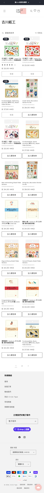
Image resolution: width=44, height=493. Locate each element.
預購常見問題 (9, 407)
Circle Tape (13, 485)
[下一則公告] (39, 2)
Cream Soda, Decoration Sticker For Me (30, 101)
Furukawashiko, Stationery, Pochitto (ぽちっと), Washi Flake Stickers (10, 102)
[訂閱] (35, 421)
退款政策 (22, 484)
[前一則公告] (4, 2)
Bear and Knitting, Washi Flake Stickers (11, 183)
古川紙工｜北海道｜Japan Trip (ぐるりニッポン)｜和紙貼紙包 (11, 59)
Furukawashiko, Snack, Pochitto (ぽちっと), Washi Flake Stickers (31, 143)
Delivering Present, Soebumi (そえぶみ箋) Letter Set (11, 222)
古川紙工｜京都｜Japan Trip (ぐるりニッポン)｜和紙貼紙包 (11, 142)
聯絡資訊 (26, 488)
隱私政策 (30, 484)
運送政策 (19, 488)
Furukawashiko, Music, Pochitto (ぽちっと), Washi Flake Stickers (31, 342)
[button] (4, 11)
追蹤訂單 (8, 386)
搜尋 (6, 381)
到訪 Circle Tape (11, 397)
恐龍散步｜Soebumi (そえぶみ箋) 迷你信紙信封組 (32, 301)
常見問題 (8, 402)
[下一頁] (28, 365)
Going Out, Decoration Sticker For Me (31, 183)
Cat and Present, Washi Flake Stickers (31, 262)
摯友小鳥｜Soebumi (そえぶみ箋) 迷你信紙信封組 (32, 222)
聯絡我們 (8, 392)
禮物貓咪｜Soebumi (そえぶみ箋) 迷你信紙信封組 (11, 342)
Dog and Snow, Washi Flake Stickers (10, 262)
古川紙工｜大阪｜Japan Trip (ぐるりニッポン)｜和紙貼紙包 (32, 59)
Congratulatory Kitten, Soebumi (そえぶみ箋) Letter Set (11, 301)
